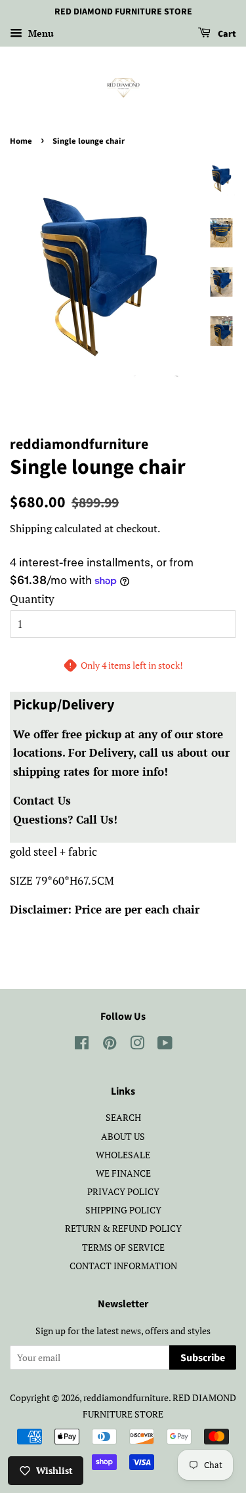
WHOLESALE (123, 1154)
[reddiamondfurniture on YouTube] (165, 1045)
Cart (226, 34)
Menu (40, 33)
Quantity (32, 598)
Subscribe (202, 1358)
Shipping (31, 528)
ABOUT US (123, 1136)
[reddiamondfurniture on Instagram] (137, 1045)
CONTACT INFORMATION (123, 1265)
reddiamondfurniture (126, 1397)
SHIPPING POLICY (123, 1210)
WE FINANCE (123, 1173)
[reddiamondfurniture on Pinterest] (109, 1045)
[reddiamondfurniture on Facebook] (81, 1045)
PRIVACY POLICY (123, 1191)
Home (21, 141)
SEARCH (123, 1117)
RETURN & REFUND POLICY (123, 1228)
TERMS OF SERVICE (123, 1247)
